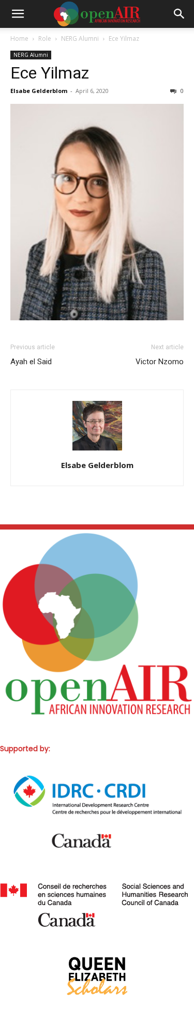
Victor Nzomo (160, 361)
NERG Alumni (80, 38)
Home (19, 38)
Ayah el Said (31, 361)
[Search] (179, 14)
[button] (17, 14)
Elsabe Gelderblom (38, 91)
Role (44, 38)
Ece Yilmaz (49, 73)
